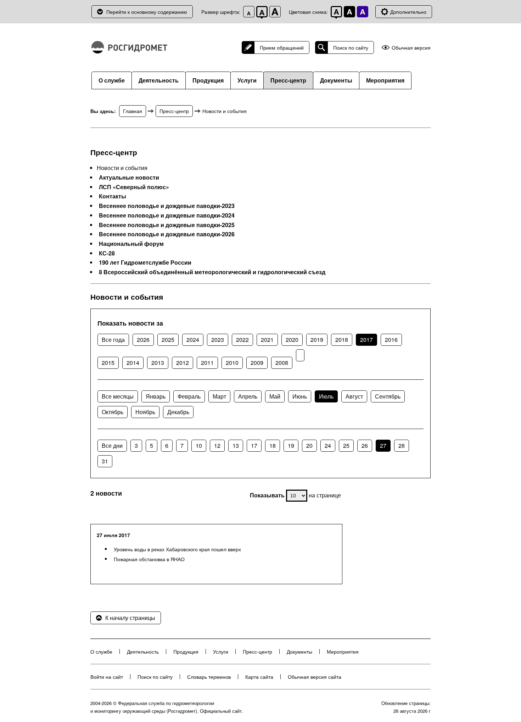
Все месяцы (118, 396)
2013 (157, 363)
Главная (132, 110)
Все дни (112, 445)
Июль (326, 396)
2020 (292, 339)
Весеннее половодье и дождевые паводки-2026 (167, 234)
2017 (366, 339)
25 (346, 445)
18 (272, 445)
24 (328, 445)
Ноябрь (145, 412)
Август (354, 396)
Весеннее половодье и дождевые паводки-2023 (167, 206)
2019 (316, 339)
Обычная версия (411, 47)
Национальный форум (131, 244)
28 (401, 445)
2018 (341, 339)
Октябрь (112, 412)
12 (217, 445)
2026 (143, 339)
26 (365, 445)
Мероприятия (385, 80)
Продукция (208, 80)
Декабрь (178, 412)
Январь (156, 396)
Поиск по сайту (350, 47)
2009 (257, 363)
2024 (192, 339)
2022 (242, 339)
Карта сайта (259, 676)
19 (291, 445)
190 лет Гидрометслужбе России (145, 262)
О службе (112, 80)
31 (105, 461)
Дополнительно (408, 11)
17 (254, 445)
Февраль (189, 396)
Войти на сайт (106, 676)
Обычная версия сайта (314, 676)
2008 (281, 363)
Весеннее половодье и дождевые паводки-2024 (167, 215)
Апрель (247, 396)
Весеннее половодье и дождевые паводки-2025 (167, 225)
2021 (267, 339)
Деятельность (159, 80)
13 (236, 445)
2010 (232, 363)
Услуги (247, 80)
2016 (391, 339)
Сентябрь (387, 396)
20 (309, 445)
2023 (217, 339)
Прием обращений (282, 47)
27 (383, 445)
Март (219, 396)
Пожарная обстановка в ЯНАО (149, 559)
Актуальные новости (129, 177)
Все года (113, 339)
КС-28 (107, 253)
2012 (182, 363)
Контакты (112, 196)
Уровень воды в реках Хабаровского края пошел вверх (177, 549)
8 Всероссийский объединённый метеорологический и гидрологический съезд (212, 272)
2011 (207, 363)
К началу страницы (130, 618)
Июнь (299, 396)
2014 (133, 363)
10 (199, 445)
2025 (168, 339)
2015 (108, 363)
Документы (336, 80)
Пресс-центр (288, 80)
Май (274, 396)
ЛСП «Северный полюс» (134, 187)
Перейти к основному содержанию (146, 11)
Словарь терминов (209, 676)
